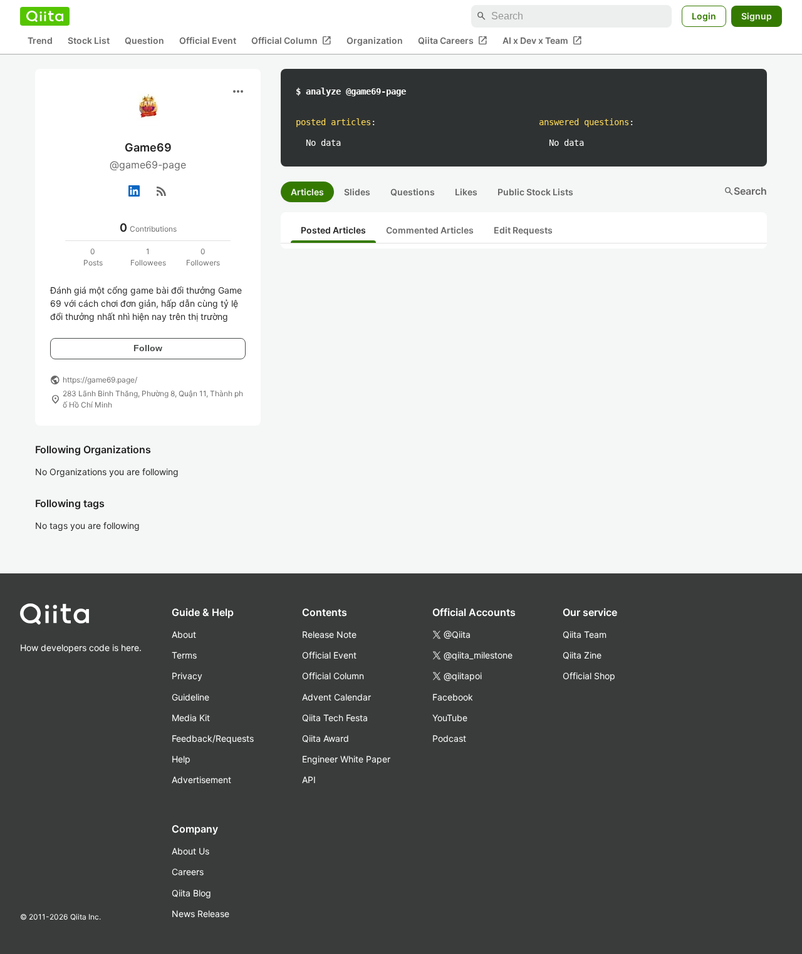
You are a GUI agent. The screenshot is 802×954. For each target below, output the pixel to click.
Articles (307, 192)
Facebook (452, 697)
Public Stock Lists (535, 192)
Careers (188, 871)
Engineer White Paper (346, 759)
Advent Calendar (336, 697)
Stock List (89, 41)
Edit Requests (523, 230)
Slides (357, 192)
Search (745, 191)
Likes (466, 192)
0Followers (203, 257)
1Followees (148, 257)
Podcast (449, 738)
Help (181, 759)
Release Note (329, 634)
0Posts (93, 257)
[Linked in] (134, 191)
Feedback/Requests (213, 738)
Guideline (190, 697)
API (309, 779)
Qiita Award (325, 738)
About (184, 634)
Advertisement (201, 779)
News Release (200, 913)
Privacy (187, 675)
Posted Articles (333, 230)
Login (704, 16)
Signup (756, 16)
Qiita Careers (452, 40)
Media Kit (191, 717)
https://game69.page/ (100, 379)
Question (144, 41)
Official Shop (589, 675)
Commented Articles (430, 230)
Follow (147, 348)
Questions (412, 192)
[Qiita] (45, 16)
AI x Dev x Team (542, 40)
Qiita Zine (582, 655)
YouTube (449, 717)
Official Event (207, 41)
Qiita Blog (191, 893)
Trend (40, 41)
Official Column (291, 40)
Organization (374, 41)
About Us (190, 851)
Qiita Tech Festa (335, 717)
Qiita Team (585, 634)
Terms (184, 655)
